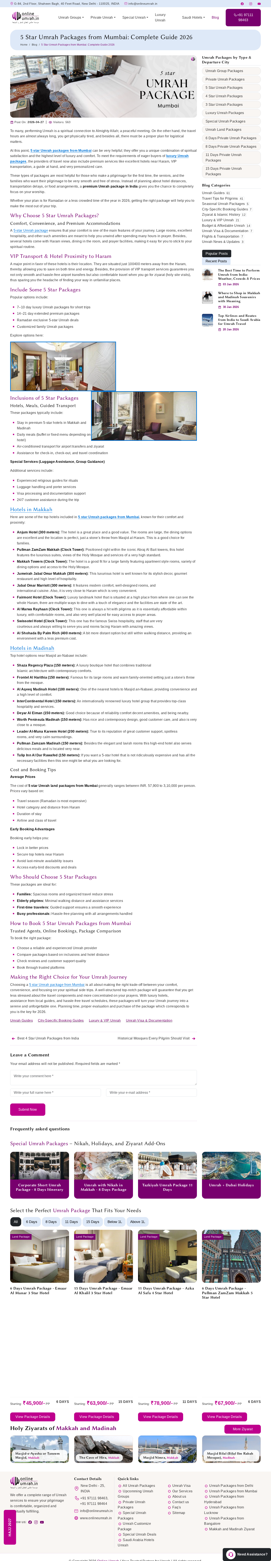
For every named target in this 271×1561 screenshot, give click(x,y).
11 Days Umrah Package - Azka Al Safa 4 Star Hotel (166, 1290)
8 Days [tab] (51, 1222)
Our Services (182, 1491)
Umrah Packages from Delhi (231, 1485)
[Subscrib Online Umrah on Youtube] (43, 1522)
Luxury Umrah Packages (225, 113)
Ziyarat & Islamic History (221, 215)
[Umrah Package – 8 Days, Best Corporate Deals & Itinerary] (39, 1165)
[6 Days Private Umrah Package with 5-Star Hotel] (231, 1256)
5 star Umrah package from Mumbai (57, 984)
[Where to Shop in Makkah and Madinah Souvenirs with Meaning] (207, 297)
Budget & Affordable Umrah (223, 225)
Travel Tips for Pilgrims (220, 198)
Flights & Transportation (220, 236)
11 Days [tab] (71, 1222)
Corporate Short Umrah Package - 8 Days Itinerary (39, 1187)
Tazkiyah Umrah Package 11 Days (167, 1187)
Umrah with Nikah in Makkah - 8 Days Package (103, 1187)
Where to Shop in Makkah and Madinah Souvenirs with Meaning (239, 297)
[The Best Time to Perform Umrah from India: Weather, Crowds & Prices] (207, 275)
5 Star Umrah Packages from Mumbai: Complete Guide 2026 (106, 37)
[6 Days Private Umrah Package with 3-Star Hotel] (39, 1256)
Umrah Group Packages (224, 71)
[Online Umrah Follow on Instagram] (37, 1522)
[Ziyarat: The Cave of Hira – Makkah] (103, 1449)
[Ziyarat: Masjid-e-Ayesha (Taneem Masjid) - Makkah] (39, 1449)
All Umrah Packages (139, 1485)
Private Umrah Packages (225, 79)
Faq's (176, 1507)
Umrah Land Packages (223, 130)
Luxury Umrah (160, 17)
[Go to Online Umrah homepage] (31, 17)
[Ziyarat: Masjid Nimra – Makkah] (167, 1449)
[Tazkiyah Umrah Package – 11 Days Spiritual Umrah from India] (167, 1165)
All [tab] (16, 1222)
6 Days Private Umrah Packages (231, 138)
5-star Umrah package (31, 230)
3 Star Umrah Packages (224, 104)
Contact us (180, 1502)
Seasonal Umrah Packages (223, 204)
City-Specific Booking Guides (61, 1020)
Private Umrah (102, 17)
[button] (247, 1554)
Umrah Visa (181, 1485)
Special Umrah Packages (225, 121)
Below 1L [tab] (115, 1222)
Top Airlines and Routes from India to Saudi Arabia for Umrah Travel (239, 320)
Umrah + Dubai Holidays (231, 1185)
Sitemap (178, 1513)
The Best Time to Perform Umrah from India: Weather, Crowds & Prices (239, 275)
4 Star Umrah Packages (224, 96)
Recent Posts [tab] (216, 261)
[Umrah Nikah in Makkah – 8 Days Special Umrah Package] (103, 1165)
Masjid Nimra (154, 1457)
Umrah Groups (69, 17)
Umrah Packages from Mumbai (233, 1491)
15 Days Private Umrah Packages (224, 171)
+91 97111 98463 (93, 1498)
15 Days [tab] (92, 1222)
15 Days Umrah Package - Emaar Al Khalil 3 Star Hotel (103, 1290)
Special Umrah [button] (134, 17)
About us (179, 1496)
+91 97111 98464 (93, 1503)
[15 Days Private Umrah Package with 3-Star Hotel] (103, 1256)
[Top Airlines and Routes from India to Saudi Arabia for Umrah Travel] (207, 320)
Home (24, 44)
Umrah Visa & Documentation (149, 1020)
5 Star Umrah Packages (224, 88)
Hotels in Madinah (32, 648)
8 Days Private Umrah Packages (231, 146)
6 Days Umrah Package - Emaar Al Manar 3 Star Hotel (38, 1290)
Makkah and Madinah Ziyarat (231, 1529)
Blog (215, 17)
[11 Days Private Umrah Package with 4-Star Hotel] (167, 1256)
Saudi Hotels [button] (192, 17)
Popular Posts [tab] (217, 254)
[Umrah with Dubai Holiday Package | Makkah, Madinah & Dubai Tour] (231, 1165)
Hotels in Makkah (31, 509)
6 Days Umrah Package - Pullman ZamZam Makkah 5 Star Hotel (227, 1292)
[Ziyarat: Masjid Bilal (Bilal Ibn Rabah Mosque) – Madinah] (231, 1449)
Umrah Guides (21, 1020)
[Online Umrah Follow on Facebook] (30, 1522)
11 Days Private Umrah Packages (224, 157)
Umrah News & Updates (221, 242)
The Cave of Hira (92, 1457)
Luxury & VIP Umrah (105, 1020)
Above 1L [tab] (137, 1222)
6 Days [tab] (31, 1222)
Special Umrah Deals (139, 1534)
